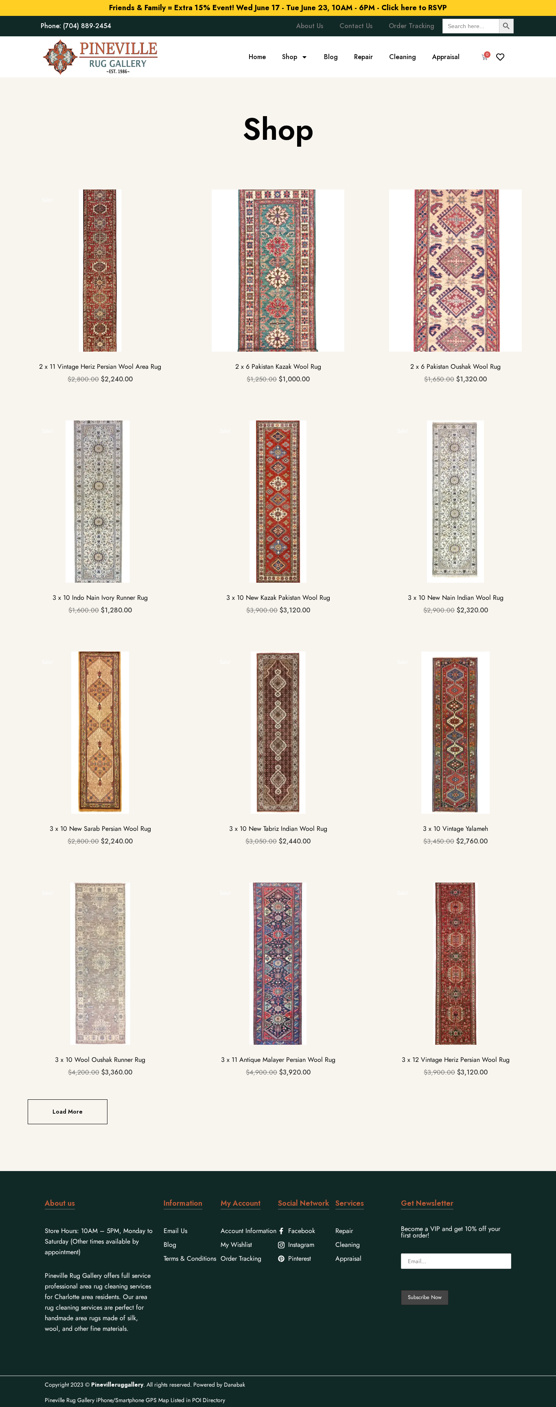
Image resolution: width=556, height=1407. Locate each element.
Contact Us (355, 26)
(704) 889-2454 (87, 26)
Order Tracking (411, 26)
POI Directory (208, 1400)
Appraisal (446, 57)
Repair (363, 57)
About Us (309, 26)
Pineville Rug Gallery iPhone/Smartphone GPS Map (107, 1400)
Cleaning (402, 57)
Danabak (234, 1385)
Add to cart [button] (100, 299)
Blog (331, 57)
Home (257, 57)
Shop (289, 57)
